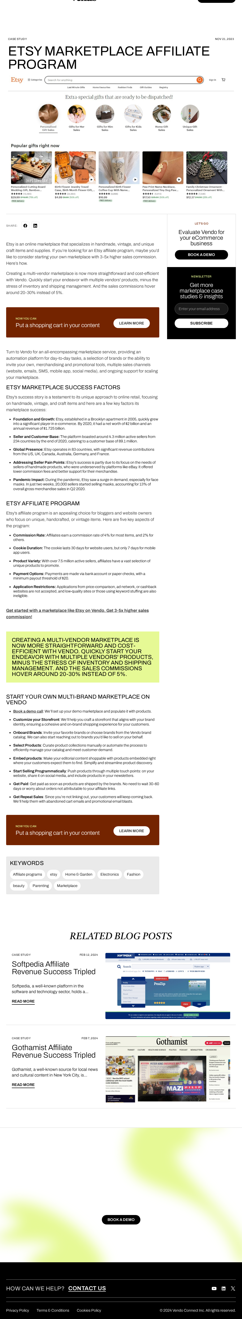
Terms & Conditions (53, 1310)
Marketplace (67, 886)
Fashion (133, 874)
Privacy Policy (17, 1310)
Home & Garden (78, 874)
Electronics (109, 874)
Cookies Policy (89, 1310)
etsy (53, 874)
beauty (19, 886)
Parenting (41, 886)
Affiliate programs (27, 874)
